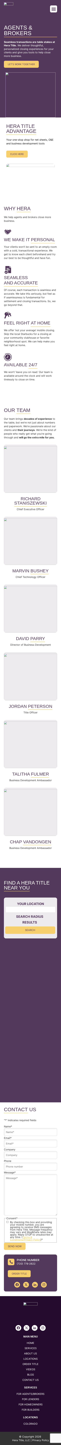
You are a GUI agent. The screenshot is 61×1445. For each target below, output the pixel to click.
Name (8, 1126)
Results (29, 922)
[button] (53, 8)
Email (8, 1138)
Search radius (29, 917)
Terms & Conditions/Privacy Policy (25, 1238)
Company (9, 1149)
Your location (30, 904)
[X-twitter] (26, 1285)
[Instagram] (44, 1285)
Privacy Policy (40, 1440)
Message (10, 1172)
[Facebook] (17, 1285)
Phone (7, 1161)
